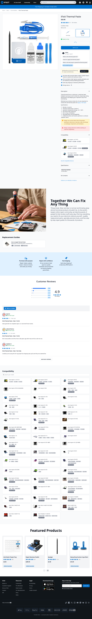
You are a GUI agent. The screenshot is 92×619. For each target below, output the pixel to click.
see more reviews (46, 359)
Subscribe (86, 585)
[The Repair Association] (89, 603)
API (3, 592)
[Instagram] (75, 603)
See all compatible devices (67, 160)
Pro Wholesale (19, 585)
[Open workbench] (79, 2)
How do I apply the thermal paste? (71, 59)
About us (4, 583)
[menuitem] (17, 2)
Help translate (5, 602)
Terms (30, 588)
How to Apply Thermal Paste (18, 242)
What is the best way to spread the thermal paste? (75, 62)
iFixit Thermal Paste (23, 10)
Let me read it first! (68, 588)
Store (3, 10)
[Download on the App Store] (48, 584)
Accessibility (32, 583)
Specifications (64, 165)
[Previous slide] (44, 570)
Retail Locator (19, 588)
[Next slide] (47, 570)
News (17, 595)
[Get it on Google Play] (48, 589)
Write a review (11, 308)
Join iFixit (84, 71)
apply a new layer (82, 102)
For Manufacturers (20, 590)
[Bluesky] (83, 602)
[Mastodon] (80, 603)
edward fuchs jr (10, 329)
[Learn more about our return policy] (71, 85)
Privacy (31, 585)
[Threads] (86, 603)
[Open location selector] (83, 2)
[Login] (90, 2)
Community (18, 583)
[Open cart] (86, 2)
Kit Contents (64, 175)
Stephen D (8, 344)
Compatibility (64, 135)
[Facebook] (69, 603)
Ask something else (67, 65)
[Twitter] (72, 603)
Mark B (8, 314)
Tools (7, 10)
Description (64, 91)
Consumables (13, 10)
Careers (4, 590)
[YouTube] (77, 603)
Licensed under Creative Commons (49, 614)
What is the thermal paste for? (70, 56)
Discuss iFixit (5, 588)
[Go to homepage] (5, 2)
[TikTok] (66, 603)
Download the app (48, 581)
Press (17, 592)
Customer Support (6, 585)
